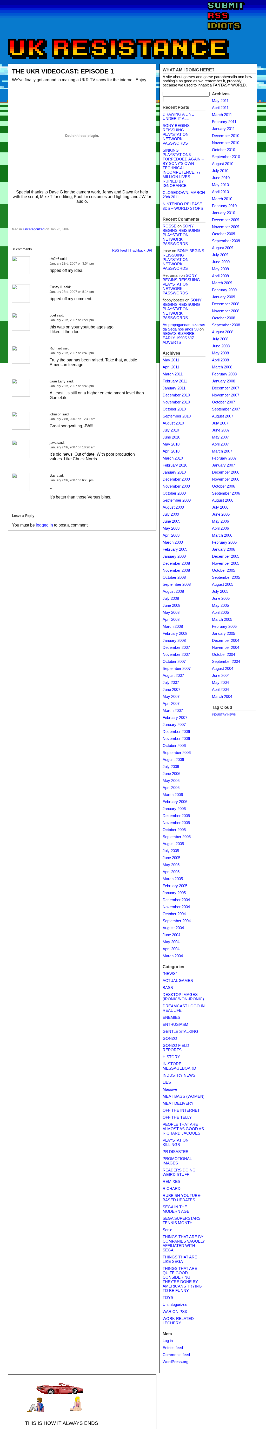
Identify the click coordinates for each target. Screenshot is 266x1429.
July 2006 (171, 767)
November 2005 (176, 823)
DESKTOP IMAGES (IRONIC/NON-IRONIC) (183, 997)
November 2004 (176, 907)
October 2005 (174, 830)
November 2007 (176, 654)
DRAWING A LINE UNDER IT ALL (178, 116)
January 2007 (174, 725)
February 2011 (175, 381)
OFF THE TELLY (177, 1117)
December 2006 (176, 732)
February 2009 (175, 549)
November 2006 (176, 739)
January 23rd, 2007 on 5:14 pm (72, 292)
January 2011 (174, 388)
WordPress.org (175, 1362)
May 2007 (171, 697)
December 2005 (176, 816)
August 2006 (173, 760)
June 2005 (171, 858)
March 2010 (173, 458)
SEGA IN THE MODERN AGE (176, 1209)
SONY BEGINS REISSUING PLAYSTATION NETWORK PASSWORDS (176, 134)
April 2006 (171, 788)
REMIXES (171, 1181)
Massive (170, 1089)
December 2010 (176, 395)
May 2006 (171, 781)
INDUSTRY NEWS (179, 1075)
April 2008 (171, 619)
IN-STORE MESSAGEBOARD (179, 1066)
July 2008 (171, 598)
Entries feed (173, 1348)
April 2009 (171, 535)
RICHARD (172, 1189)
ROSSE (169, 226)
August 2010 (173, 423)
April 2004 (171, 949)
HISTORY (171, 1057)
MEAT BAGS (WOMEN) (183, 1096)
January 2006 (174, 809)
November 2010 (176, 402)
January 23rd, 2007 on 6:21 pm (72, 320)
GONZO (170, 1038)
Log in (168, 1341)
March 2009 (173, 542)
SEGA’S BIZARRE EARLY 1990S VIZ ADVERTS (179, 338)
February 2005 (175, 886)
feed (119, 250)
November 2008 (176, 570)
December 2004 (176, 900)
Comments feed (176, 1355)
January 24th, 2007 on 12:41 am (72, 419)
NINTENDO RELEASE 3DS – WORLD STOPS (183, 206)
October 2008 (174, 577)
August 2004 (173, 928)
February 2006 (175, 802)
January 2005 (174, 893)
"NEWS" (170, 974)
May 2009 (171, 528)
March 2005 (173, 879)
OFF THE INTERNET (181, 1110)
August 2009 (173, 507)
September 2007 (177, 668)
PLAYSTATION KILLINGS (176, 1142)
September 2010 (177, 416)
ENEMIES (171, 1017)
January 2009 (174, 556)
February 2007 (175, 718)
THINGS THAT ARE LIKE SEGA (180, 1259)
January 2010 (174, 472)
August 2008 (173, 591)
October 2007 (174, 661)
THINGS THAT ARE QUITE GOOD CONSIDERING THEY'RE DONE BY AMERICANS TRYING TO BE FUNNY (182, 1279)
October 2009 (174, 493)
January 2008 (174, 640)
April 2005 (171, 872)
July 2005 (171, 851)
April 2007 (171, 704)
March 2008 (173, 626)
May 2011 (171, 360)
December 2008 (176, 563)
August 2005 (173, 844)
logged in (44, 525)
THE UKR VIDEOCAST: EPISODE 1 (63, 71)
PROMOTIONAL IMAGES (177, 1161)
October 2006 (174, 746)
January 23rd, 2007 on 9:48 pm (72, 386)
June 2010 (171, 437)
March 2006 (173, 795)
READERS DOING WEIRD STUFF (179, 1172)
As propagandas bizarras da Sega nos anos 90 (184, 327)
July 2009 (171, 514)
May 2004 (171, 942)
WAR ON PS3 (175, 1312)
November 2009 (176, 486)
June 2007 (171, 689)
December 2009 (176, 479)
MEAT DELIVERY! (179, 1103)
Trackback (141, 250)
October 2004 (174, 914)
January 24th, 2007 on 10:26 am (72, 447)
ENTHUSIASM (175, 1024)
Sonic (167, 1230)
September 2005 (177, 837)
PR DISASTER (176, 1152)
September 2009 (177, 500)
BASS (168, 988)
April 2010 (171, 451)
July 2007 (171, 682)
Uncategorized (33, 229)
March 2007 (173, 711)
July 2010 (171, 430)
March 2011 (173, 374)
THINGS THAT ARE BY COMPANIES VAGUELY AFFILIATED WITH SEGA (184, 1243)
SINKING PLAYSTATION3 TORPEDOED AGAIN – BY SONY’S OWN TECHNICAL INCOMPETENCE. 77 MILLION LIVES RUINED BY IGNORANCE (183, 168)
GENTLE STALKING (180, 1031)
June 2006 (171, 774)
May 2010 (171, 444)
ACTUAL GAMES (178, 981)
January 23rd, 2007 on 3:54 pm (72, 263)
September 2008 (177, 584)
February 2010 (175, 465)
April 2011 (171, 367)
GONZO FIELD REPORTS (176, 1047)
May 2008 (171, 612)
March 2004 (173, 956)
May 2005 (171, 865)
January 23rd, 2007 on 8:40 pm (72, 353)
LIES (167, 1082)
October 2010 (174, 409)
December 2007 (176, 647)
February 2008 (175, 633)
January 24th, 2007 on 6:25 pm (72, 480)
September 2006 (177, 753)
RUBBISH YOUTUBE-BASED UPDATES (182, 1198)
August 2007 (173, 675)
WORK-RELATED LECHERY (178, 1321)
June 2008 (171, 605)
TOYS (168, 1298)
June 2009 (171, 521)
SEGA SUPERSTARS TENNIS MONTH (182, 1220)
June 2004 (171, 935)
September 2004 (177, 921)
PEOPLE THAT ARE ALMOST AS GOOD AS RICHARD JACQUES (183, 1128)
